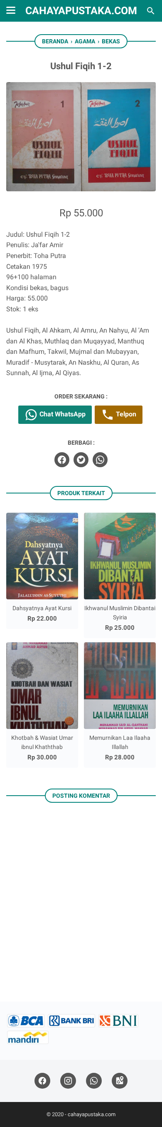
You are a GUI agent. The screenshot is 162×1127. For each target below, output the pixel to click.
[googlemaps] (120, 1081)
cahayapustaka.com (81, 11)
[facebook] (61, 459)
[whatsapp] (100, 459)
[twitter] (81, 459)
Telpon (125, 414)
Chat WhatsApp (62, 414)
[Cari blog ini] (151, 11)
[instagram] (68, 1081)
